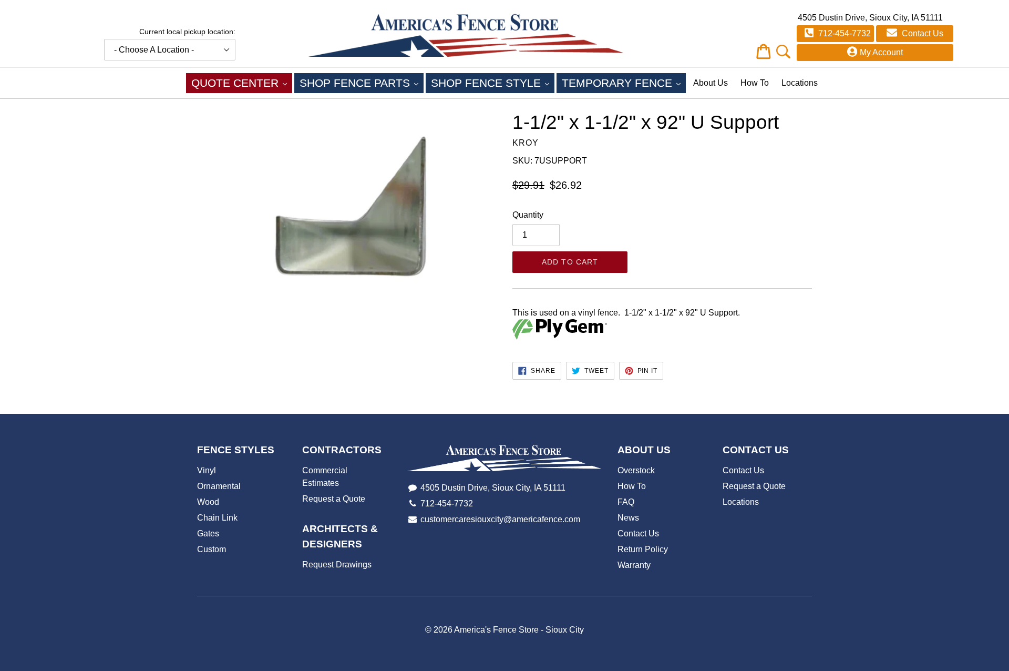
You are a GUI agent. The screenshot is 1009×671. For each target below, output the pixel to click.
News (628, 517)
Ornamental (219, 486)
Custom (211, 549)
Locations (799, 82)
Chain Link (217, 517)
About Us (710, 82)
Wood (208, 501)
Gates (208, 533)
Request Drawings (337, 564)
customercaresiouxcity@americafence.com (500, 519)
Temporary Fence (624, 82)
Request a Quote (333, 498)
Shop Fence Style (492, 82)
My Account (881, 52)
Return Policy (642, 549)
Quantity (527, 214)
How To (754, 82)
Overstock (636, 470)
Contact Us (921, 33)
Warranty (634, 565)
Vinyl (206, 470)
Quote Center (241, 82)
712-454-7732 (843, 33)
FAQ (625, 501)
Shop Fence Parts (362, 82)
